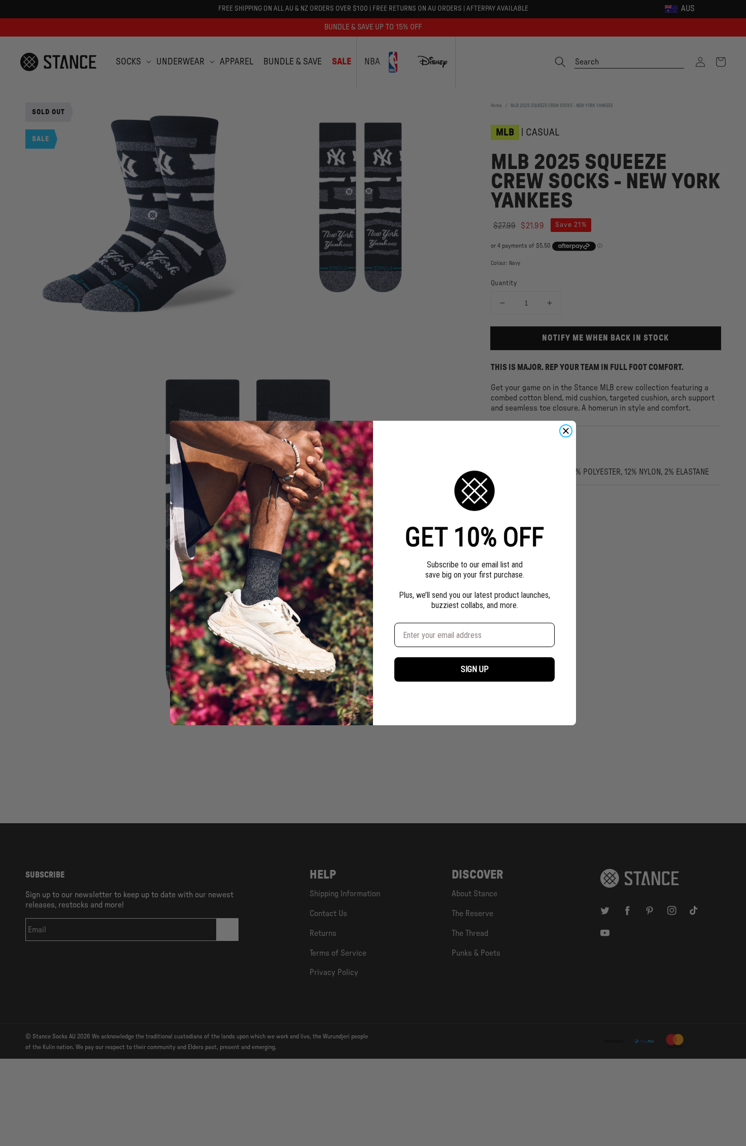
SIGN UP (475, 669)
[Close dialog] (566, 431)
